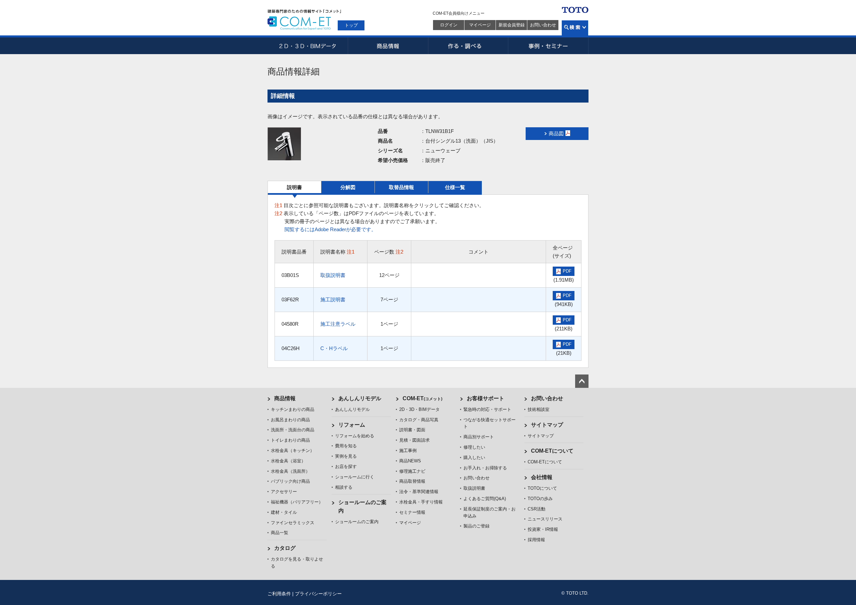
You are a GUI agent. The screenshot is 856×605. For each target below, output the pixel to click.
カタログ (285, 548)
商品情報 (388, 45)
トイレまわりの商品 (290, 440)
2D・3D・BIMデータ (308, 45)
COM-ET (422, 398)
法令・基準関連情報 (418, 491)
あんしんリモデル (359, 398)
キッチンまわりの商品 (292, 409)
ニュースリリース (545, 518)
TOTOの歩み (540, 498)
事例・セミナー (548, 45)
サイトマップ (547, 425)
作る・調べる (468, 45)
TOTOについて (542, 488)
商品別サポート (478, 436)
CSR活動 (536, 508)
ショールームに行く (354, 476)
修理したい (474, 447)
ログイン (448, 24)
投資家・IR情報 (543, 529)
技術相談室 (538, 409)
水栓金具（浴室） (288, 460)
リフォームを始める (354, 435)
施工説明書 (332, 299)
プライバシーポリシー (318, 593)
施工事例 (408, 450)
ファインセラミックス (292, 522)
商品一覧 (279, 532)
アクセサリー (284, 491)
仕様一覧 (455, 187)
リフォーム (351, 425)
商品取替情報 (412, 481)
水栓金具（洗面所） (290, 471)
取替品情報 (401, 187)
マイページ (480, 24)
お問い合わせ (543, 24)
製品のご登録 (476, 525)
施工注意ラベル (337, 324)
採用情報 (536, 539)
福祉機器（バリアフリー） (297, 501)
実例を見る (346, 456)
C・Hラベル (334, 348)
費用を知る (346, 445)
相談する (343, 487)
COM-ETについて (552, 451)
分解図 (347, 187)
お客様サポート (485, 398)
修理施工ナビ (412, 471)
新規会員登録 (512, 24)
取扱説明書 (332, 275)
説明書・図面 (412, 429)
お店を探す (346, 466)
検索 (575, 27)
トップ (351, 25)
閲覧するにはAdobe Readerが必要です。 (330, 229)
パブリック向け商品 (290, 481)
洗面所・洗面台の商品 (292, 429)
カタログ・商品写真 (418, 419)
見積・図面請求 (414, 440)
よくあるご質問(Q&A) (484, 498)
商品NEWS (410, 460)
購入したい (474, 457)
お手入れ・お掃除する (485, 467)
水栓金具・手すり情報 (421, 501)
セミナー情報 (412, 512)
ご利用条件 (279, 593)
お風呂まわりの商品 (290, 419)
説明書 (294, 187)
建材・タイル (284, 512)
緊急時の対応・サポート (487, 409)
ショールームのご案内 (357, 521)
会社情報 (541, 477)
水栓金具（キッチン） (292, 450)
